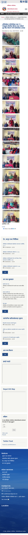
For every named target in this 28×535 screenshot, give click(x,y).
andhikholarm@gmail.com (10, 493)
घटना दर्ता (4, 472)
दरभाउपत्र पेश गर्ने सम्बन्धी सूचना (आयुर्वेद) (11, 337)
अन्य (5, 272)
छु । (4, 424)
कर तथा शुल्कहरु (6, 463)
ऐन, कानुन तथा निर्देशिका (8, 461)
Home (2, 17)
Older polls (5, 433)
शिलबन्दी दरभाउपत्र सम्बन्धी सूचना (9, 323)
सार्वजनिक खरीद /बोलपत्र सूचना (10, 458)
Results (4, 434)
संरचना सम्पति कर (6, 292)
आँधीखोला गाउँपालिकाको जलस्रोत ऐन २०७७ (11, 266)
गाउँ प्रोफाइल (5, 479)
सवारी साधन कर (6, 284)
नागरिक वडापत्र (6, 477)
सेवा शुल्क (5, 303)
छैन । (5, 427)
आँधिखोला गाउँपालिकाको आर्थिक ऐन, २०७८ (11, 252)
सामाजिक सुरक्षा (6, 474)
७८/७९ (3, 226)
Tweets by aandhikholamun (9, 444)
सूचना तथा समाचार (6, 456)
